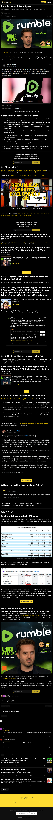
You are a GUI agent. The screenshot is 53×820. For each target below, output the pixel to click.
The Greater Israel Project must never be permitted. (16, 779)
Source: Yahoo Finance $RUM (26, 585)
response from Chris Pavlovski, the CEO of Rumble (34, 423)
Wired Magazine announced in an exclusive (19, 56)
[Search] (50, 755)
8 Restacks (17, 696)
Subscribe (43, 2)
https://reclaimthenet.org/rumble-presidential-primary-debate (27, 175)
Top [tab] (3, 755)
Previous (6, 706)
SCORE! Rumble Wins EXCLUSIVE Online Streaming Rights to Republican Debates (23, 170)
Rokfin (8, 678)
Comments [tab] (4, 716)
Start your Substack (23, 813)
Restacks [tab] (10, 716)
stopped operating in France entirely (30, 615)
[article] (26, 762)
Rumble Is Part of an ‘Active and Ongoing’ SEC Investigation (17, 399)
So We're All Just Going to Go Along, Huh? (13, 769)
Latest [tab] (6, 755)
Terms (33, 810)
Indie (5, 11)
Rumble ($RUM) (5, 52)
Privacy (29, 810)
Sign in (49, 2)
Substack (20, 817)
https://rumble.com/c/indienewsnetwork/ (26, 48)
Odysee (12, 678)
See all (4, 789)
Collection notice (39, 810)
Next (47, 706)
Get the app (33, 813)
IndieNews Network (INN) (31, 172)
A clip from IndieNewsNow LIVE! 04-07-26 (11, 762)
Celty (4, 728)
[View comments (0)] (16, 766)
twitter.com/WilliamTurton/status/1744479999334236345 (26, 111)
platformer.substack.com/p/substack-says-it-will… (21, 340)
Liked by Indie (7, 730)
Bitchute (3, 678)
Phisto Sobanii (6, 739)
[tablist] (7, 716)
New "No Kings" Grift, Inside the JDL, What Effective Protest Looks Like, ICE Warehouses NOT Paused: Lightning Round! (23, 759)
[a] (49, 760)
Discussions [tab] (11, 755)
